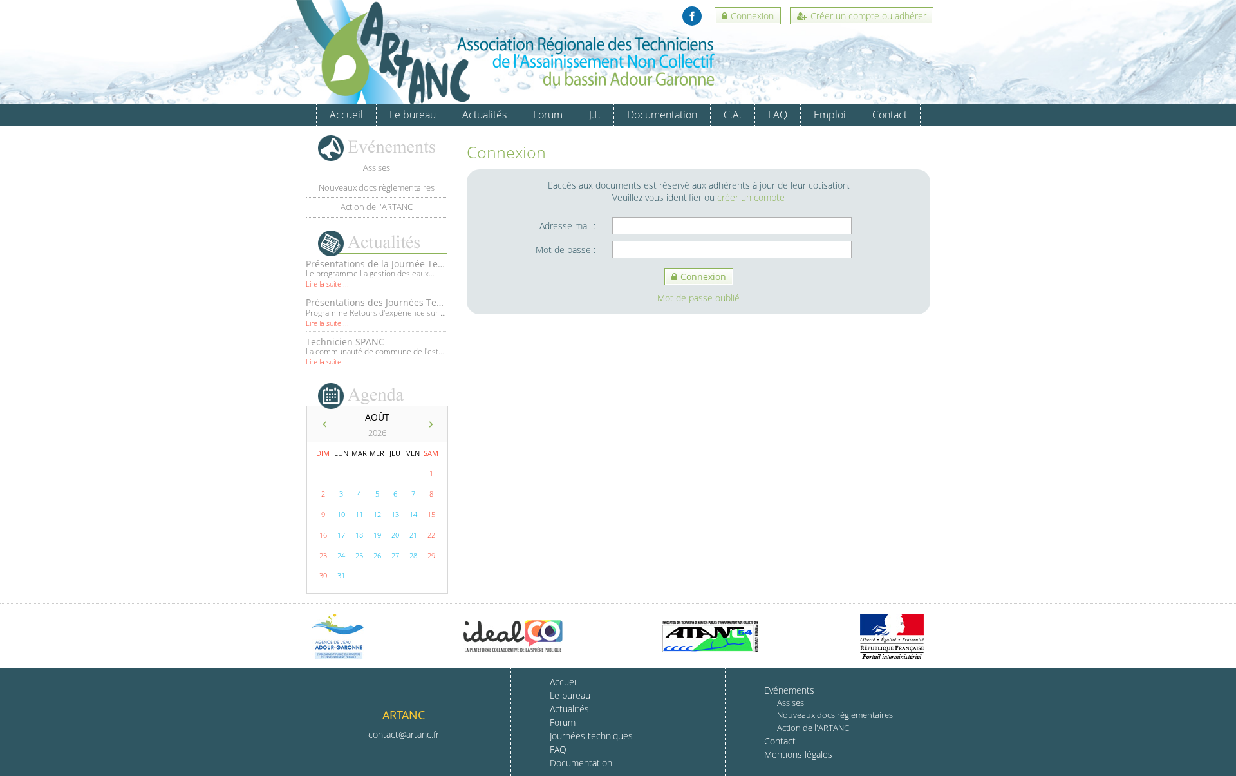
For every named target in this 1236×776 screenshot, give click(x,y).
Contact (889, 115)
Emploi (830, 115)
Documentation (662, 115)
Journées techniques (591, 736)
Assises (376, 167)
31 (341, 575)
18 (359, 535)
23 (323, 555)
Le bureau (412, 115)
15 (431, 514)
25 (359, 555)
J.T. (595, 115)
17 (341, 535)
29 (431, 555)
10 (341, 514)
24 (341, 555)
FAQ (777, 115)
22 (431, 535)
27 (395, 555)
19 (377, 535)
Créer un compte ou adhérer (868, 16)
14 (413, 514)
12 (377, 514)
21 (413, 535)
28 (413, 555)
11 (359, 514)
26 (377, 555)
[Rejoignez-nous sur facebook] (692, 16)
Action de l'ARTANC (377, 207)
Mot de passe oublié (698, 298)
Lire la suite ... (327, 303)
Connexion (752, 16)
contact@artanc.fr (403, 734)
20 (395, 535)
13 (395, 514)
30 (323, 575)
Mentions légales (798, 754)
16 (323, 535)
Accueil (346, 115)
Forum (548, 115)
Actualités (484, 115)
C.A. (733, 115)
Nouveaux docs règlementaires (377, 187)
